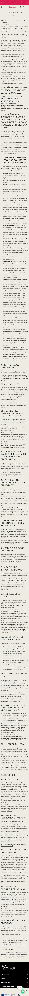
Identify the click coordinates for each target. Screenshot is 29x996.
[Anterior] (1, 2)
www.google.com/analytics (7, 430)
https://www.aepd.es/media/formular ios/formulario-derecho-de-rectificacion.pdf (13, 840)
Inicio (8, 16)
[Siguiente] (27, 2)
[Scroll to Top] (26, 988)
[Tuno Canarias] (12, 7)
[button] (26, 7)
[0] (23, 7)
